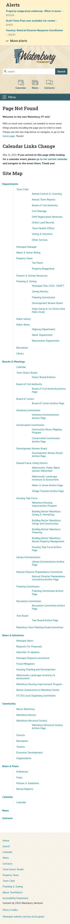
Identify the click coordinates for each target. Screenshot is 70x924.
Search (61, 71)
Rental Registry (24, 788)
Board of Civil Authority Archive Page (49, 390)
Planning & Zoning (26, 281)
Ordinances (22, 771)
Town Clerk (22, 189)
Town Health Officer (43, 228)
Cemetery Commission (28, 410)
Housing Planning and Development (36, 669)
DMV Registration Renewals (47, 216)
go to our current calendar (51, 159)
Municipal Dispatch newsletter (33, 658)
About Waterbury (25, 709)
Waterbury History (26, 714)
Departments (10, 183)
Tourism (20, 746)
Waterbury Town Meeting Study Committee (39, 627)
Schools (20, 735)
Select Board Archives (44, 377)
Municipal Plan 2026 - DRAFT (48, 285)
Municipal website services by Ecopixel (23, 916)
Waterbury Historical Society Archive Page (47, 726)
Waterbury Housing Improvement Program (44, 504)
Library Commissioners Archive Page (48, 563)
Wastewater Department (45, 340)
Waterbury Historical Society (31, 720)
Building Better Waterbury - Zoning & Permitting (46, 513)
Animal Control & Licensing (47, 193)
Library (20, 353)
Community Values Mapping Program (47, 431)
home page (9, 136)
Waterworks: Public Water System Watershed (46, 469)
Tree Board (22, 615)
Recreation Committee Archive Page (48, 607)
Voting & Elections (42, 233)
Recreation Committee (28, 601)
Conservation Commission (30, 425)
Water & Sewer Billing (28, 252)
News (5, 810)
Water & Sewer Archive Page (47, 485)
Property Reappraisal (43, 268)
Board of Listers (25, 398)
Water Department (42, 334)
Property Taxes (24, 258)
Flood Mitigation (25, 663)
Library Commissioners (28, 557)
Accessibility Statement (15, 898)
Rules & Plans (10, 766)
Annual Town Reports (43, 199)
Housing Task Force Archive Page (46, 548)
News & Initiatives (13, 635)
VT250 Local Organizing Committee (36, 695)
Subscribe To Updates (28, 652)
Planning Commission (43, 297)
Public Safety (23, 318)
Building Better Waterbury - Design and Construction (46, 522)
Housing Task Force (26, 498)
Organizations (23, 758)
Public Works (23, 324)
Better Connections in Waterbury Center (37, 689)
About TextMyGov (13, 892)
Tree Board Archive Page (45, 620)
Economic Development (29, 752)
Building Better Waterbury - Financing (46, 531)
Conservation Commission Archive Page (46, 440)
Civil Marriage (39, 211)
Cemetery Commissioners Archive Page (45, 416)
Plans (19, 777)
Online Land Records (43, 222)
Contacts (7, 818)
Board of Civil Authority (45, 205)
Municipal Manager (26, 246)
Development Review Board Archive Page (47, 454)
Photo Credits (10, 909)
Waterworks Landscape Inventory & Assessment (45, 478)
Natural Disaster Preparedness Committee (39, 571)
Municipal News (24, 640)
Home (6, 840)
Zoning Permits (40, 291)
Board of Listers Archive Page (48, 403)
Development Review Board (47, 303)
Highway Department (43, 329)
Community (9, 703)
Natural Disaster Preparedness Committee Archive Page (48, 578)
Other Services (40, 239)
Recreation (22, 347)
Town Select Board (26, 372)
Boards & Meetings (13, 361)
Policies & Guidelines (27, 783)
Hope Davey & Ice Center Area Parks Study (48, 310)
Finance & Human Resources (32, 275)
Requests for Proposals (29, 646)
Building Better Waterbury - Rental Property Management (48, 539)
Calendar (21, 367)
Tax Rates (37, 262)
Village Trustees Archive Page (48, 491)
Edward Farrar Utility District (32, 463)
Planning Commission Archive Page (47, 592)
